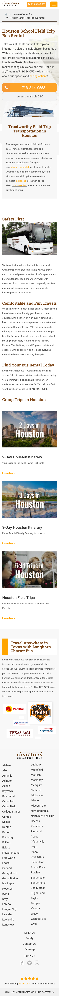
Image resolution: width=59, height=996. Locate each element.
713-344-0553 (38, 4)
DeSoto (6, 832)
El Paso (6, 842)
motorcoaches (19, 185)
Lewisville (8, 919)
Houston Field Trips (18, 598)
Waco (34, 913)
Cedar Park (9, 806)
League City (9, 909)
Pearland (36, 831)
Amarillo (7, 775)
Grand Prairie (10, 878)
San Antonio (38, 882)
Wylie (34, 923)
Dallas (6, 821)
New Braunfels (40, 810)
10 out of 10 (25, 983)
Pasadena (37, 826)
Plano (34, 851)
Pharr (34, 846)
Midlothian (37, 795)
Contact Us (29, 943)
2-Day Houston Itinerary (22, 457)
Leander (7, 914)
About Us (29, 932)
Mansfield (37, 769)
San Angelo (38, 877)
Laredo (6, 904)
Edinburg (7, 837)
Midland (36, 790)
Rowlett (35, 872)
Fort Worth (8, 857)
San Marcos (38, 887)
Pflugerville (37, 841)
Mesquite (36, 785)
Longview (8, 924)
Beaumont (8, 796)
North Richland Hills (42, 816)
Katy (5, 899)
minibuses (21, 180)
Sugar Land (38, 893)
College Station (11, 811)
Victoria (35, 908)
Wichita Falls (38, 918)
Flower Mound (11, 852)
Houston (7, 888)
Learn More (8, 473)
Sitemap (30, 949)
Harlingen (8, 883)
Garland (7, 868)
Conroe (6, 816)
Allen (5, 770)
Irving (5, 893)
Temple (35, 903)
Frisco (6, 862)
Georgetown (9, 873)
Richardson (37, 862)
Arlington (7, 780)
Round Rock (38, 867)
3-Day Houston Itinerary (22, 527)
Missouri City (38, 805)
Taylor (34, 898)
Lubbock (36, 764)
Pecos (34, 836)
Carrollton (8, 801)
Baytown (7, 791)
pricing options (38, 76)
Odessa (35, 821)
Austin (6, 785)
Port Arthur (37, 857)
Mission (35, 800)
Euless (6, 847)
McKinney (37, 779)
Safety (29, 938)
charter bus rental (20, 167)
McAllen (36, 774)
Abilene (6, 765)
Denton (6, 827)
